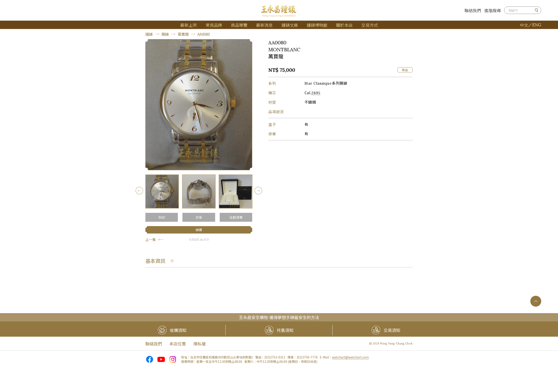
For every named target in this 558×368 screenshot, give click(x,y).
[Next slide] (258, 190)
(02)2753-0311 (274, 357)
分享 (199, 217)
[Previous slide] (139, 190)
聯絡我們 (472, 10)
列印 (161, 217)
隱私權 (199, 343)
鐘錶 (149, 34)
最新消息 (264, 25)
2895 (315, 93)
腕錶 (165, 34)
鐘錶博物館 (317, 25)
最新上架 (188, 25)
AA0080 (203, 34)
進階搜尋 (492, 10)
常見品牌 (214, 25)
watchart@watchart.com (350, 357)
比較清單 (236, 217)
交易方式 (369, 25)
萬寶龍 (183, 34)
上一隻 (150, 239)
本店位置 (177, 343)
